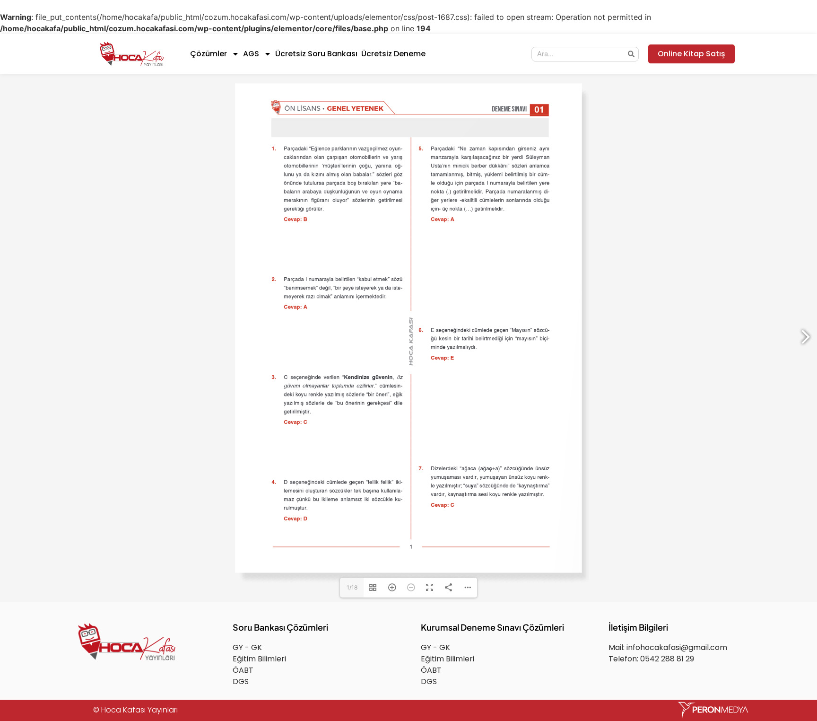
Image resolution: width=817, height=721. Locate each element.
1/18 (352, 663)
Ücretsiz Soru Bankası (316, 53)
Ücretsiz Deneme (393, 53)
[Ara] (631, 54)
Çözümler (208, 53)
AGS (251, 53)
